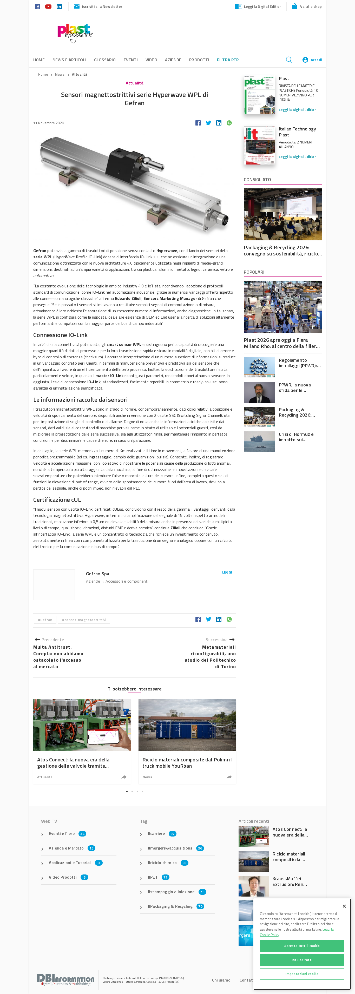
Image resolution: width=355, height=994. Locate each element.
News (60, 74)
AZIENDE (173, 60)
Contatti (248, 980)
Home (43, 74)
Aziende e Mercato (71, 848)
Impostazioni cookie (302, 973)
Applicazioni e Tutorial (74, 862)
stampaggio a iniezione (177, 891)
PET (159, 877)
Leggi (227, 572)
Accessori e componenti (127, 581)
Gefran (46, 619)
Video (151, 60)
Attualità (79, 74)
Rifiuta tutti (302, 959)
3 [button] (137, 791)
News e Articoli (69, 60)
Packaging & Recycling (176, 906)
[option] (82, 741)
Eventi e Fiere (66, 833)
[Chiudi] (344, 906)
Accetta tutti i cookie (302, 945)
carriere (162, 833)
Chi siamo (221, 980)
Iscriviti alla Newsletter (102, 6)
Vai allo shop (311, 6)
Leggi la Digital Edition (263, 6)
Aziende (93, 581)
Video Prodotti (67, 877)
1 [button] (126, 791)
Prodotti (199, 60)
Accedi (316, 59)
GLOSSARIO (105, 60)
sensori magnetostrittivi (85, 619)
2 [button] (132, 791)
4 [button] (142, 791)
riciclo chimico (168, 862)
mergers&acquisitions (176, 848)
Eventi (131, 60)
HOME (39, 60)
